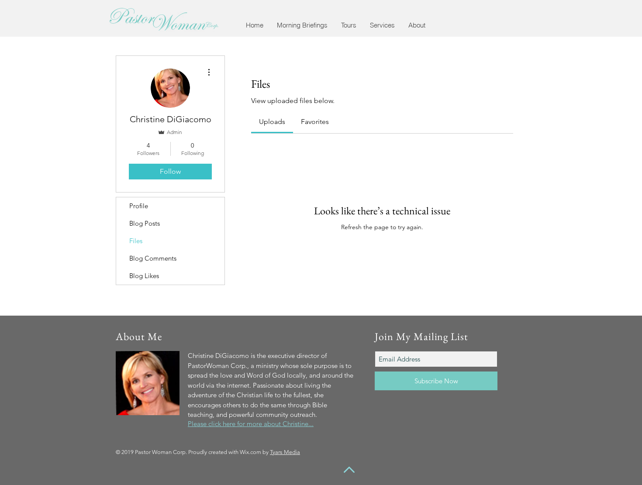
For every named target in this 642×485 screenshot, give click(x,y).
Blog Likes (144, 276)
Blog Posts (144, 223)
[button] (302, 25)
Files (135, 241)
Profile (138, 206)
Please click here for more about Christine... (251, 424)
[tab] (272, 121)
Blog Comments (152, 258)
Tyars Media (285, 452)
